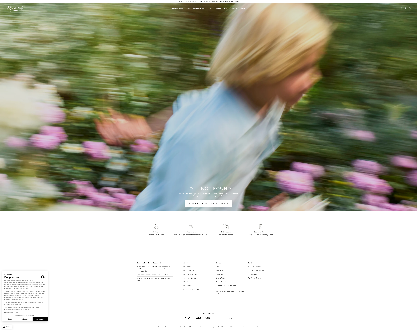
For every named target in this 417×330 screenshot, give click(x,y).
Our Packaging (253, 282)
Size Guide (220, 270)
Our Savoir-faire (189, 270)
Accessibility (255, 327)
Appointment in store (256, 270)
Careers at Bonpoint (191, 289)
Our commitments (190, 278)
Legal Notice (222, 327)
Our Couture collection (192, 274)
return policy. (203, 234)
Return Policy (220, 278)
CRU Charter (234, 327)
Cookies (245, 327)
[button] (402, 8)
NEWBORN (193, 203)
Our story (187, 266)
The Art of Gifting (254, 278)
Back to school (177, 8)
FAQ (217, 266)
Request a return (222, 282)
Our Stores (188, 285)
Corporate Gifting (254, 274)
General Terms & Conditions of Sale (190, 327)
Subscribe (169, 275)
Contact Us (220, 274)
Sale (188, 8)
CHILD (214, 203)
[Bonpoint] (15, 8)
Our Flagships (189, 282)
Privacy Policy (210, 327)
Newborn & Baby (199, 8)
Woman (218, 8)
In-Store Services (254, 266)
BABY (204, 203)
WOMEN (224, 203)
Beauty (234, 8)
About (242, 8)
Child (210, 8)
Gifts (226, 8)
